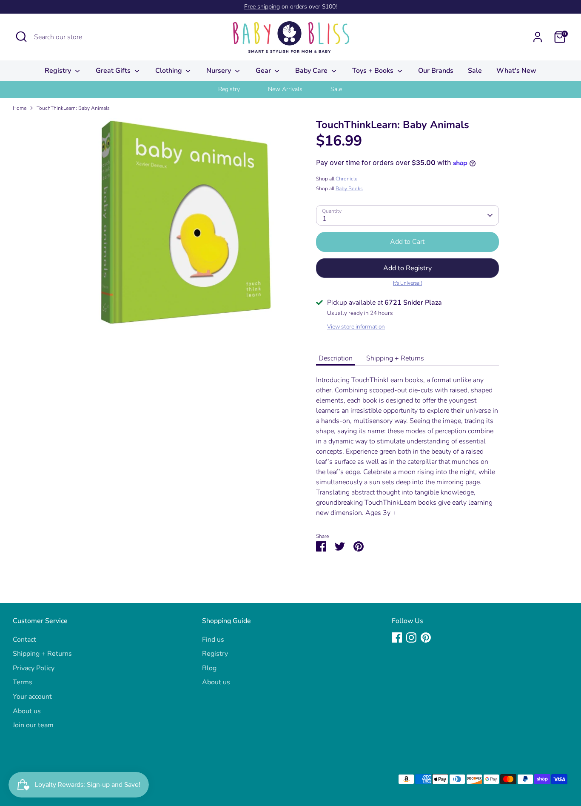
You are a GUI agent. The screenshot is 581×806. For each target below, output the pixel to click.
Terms (22, 682)
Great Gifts (114, 70)
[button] (407, 268)
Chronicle (346, 178)
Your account (32, 696)
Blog (209, 668)
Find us (213, 639)
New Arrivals (285, 89)
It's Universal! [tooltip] (407, 283)
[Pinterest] (426, 637)
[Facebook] (397, 637)
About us (27, 711)
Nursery (219, 70)
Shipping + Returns (395, 358)
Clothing (169, 70)
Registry (59, 70)
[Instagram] (411, 637)
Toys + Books (373, 70)
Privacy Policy (33, 668)
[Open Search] (21, 36)
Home (19, 108)
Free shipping (262, 7)
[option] (240, 89)
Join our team (33, 725)
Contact (24, 639)
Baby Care (312, 70)
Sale (475, 70)
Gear (264, 70)
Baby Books (349, 188)
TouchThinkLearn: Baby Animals (73, 108)
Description (336, 358)
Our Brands (435, 70)
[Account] (537, 37)
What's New (516, 70)
